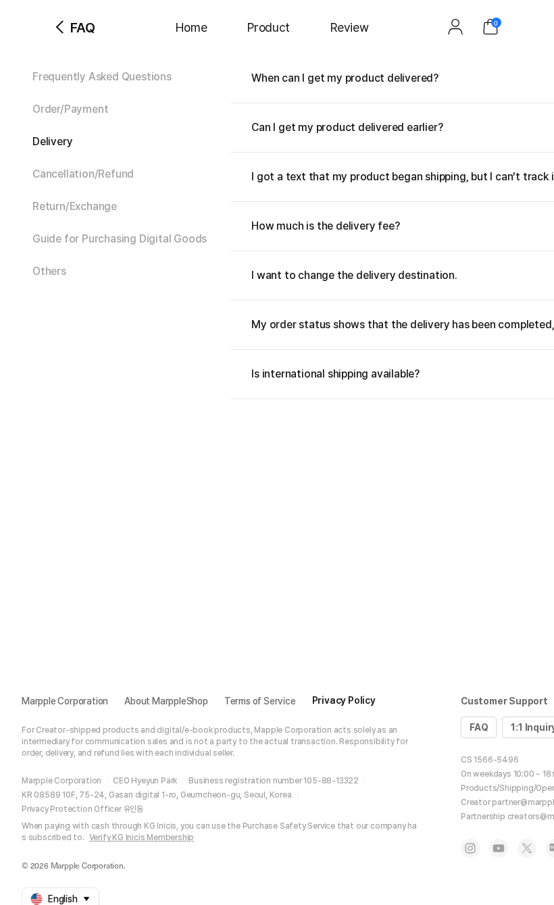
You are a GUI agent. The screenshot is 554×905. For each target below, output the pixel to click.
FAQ (479, 727)
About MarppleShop (166, 701)
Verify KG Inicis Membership (142, 837)
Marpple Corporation (65, 701)
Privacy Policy (344, 700)
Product (268, 27)
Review (349, 27)
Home (191, 27)
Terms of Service (260, 701)
